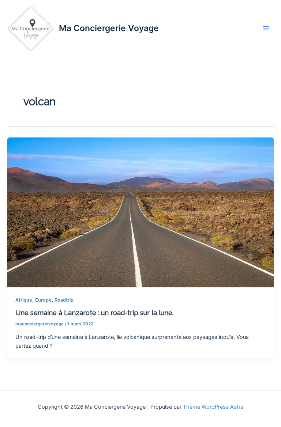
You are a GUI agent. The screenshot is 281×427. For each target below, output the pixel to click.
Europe (43, 300)
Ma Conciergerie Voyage (109, 28)
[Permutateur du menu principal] (266, 28)
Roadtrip (64, 300)
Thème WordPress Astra (213, 407)
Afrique (23, 300)
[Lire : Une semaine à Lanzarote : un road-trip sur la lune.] (140, 212)
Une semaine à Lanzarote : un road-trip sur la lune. (94, 313)
